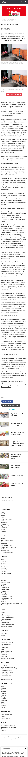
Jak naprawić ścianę (6, 676)
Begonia (3, 688)
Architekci (4, 621)
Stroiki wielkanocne (6, 626)
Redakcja (3, 730)
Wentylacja (4, 654)
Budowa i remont (12, 737)
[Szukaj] (21, 2)
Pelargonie (4, 700)
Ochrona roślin (5, 587)
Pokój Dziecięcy (5, 616)
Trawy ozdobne (5, 605)
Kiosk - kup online (14, 8)
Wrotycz (3, 600)
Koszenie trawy (5, 591)
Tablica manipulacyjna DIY (8, 679)
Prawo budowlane (6, 644)
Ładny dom (5, 737)
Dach (2, 521)
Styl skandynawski (6, 573)
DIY (2, 677)
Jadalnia (3, 568)
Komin (3, 515)
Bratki (2, 702)
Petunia (3, 704)
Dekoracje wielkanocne (7, 624)
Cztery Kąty (4, 635)
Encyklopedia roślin (6, 596)
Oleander (3, 693)
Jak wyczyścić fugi (6, 670)
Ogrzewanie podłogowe (7, 651)
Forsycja (3, 698)
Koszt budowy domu (6, 519)
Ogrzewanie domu (6, 526)
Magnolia (3, 601)
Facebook (14, 742)
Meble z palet (5, 589)
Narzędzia (4, 543)
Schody (3, 514)
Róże (2, 690)
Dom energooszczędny (7, 658)
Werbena (3, 705)
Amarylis (3, 695)
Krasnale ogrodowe (6, 598)
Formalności (4, 522)
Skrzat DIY (4, 665)
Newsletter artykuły (12, 19)
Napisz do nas (5, 729)
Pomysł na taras (5, 718)
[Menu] (26, 2)
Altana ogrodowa (5, 582)
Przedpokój (4, 566)
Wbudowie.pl (4, 646)
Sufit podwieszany (6, 549)
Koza (2, 649)
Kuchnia (3, 565)
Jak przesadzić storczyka (8, 667)
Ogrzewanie (4, 647)
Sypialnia (3, 563)
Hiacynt (3, 686)
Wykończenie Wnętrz (7, 540)
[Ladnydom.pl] (4, 2)
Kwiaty (3, 707)
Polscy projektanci (6, 619)
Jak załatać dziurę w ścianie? (9, 669)
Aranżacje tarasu (5, 593)
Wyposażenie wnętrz (7, 614)
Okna (2, 517)
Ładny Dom (4, 633)
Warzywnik (4, 594)
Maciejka (3, 697)
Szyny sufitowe (5, 653)
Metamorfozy (5, 570)
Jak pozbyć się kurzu (7, 672)
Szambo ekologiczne (7, 552)
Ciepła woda (4, 524)
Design (10, 739)
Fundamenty (4, 527)
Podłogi (3, 538)
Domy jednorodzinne (6, 714)
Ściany (3, 529)
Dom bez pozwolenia (7, 642)
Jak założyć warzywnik (7, 674)
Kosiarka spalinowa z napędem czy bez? (12, 603)
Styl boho (3, 571)
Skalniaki (3, 584)
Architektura (16, 739)
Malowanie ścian (5, 542)
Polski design (5, 622)
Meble (3, 612)
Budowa (3, 19)
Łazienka (3, 561)
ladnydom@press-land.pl (8, 725)
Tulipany (3, 691)
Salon (2, 559)
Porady (3, 512)
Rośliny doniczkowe (6, 586)
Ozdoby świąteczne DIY (7, 617)
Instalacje (3, 531)
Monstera (3, 581)
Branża (3, 716)
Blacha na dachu (5, 550)
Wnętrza (24, 737)
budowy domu (10, 358)
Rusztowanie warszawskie (8, 547)
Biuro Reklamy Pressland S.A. (9, 727)
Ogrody (19, 737)
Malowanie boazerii (6, 545)
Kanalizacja (4, 656)
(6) (15, 94)
